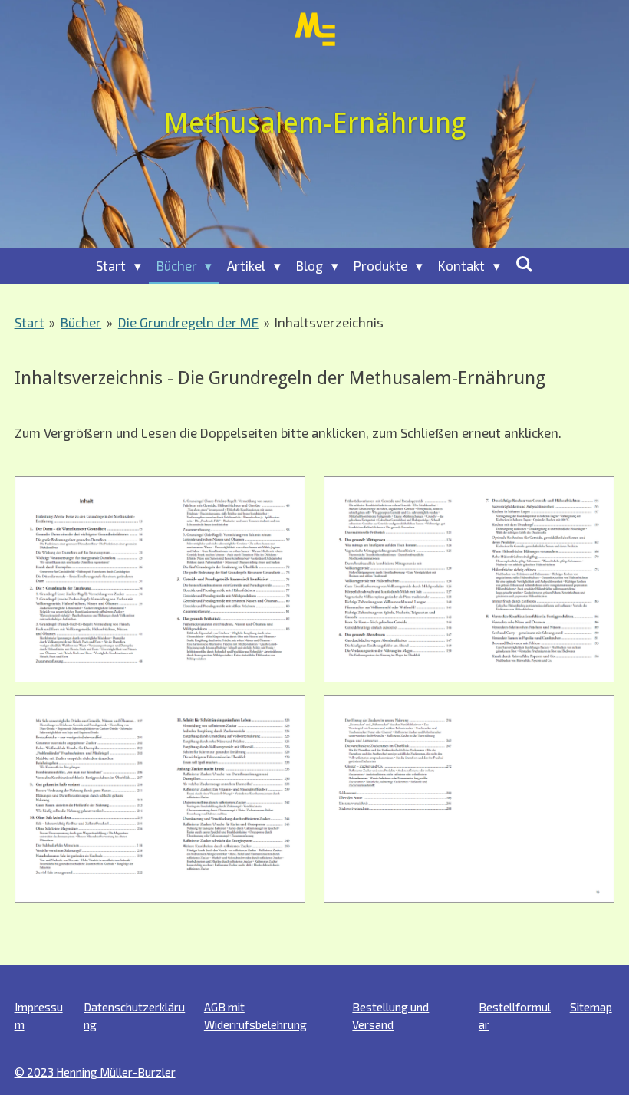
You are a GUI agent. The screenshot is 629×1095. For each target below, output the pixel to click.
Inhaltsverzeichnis (329, 322)
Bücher (81, 322)
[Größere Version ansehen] (160, 579)
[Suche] (525, 263)
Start (29, 322)
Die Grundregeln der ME (188, 322)
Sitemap (591, 1007)
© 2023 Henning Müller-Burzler (95, 1072)
